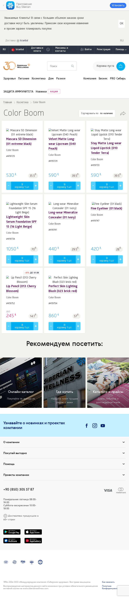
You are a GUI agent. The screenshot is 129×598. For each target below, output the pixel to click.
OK (121, 24)
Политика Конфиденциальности (112, 587)
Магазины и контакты (61, 50)
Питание (23, 78)
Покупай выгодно (15, 453)
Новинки (41, 91)
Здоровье (9, 78)
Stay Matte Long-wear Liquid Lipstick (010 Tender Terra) (106, 148)
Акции (54, 92)
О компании (11, 442)
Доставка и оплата (37, 50)
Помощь (120, 49)
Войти (88, 49)
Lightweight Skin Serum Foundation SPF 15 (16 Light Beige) (21, 222)
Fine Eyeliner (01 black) (106, 209)
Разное (60, 78)
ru (4, 49)
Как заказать (108, 582)
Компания (89, 78)
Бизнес (103, 78)
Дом (51, 78)
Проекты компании (16, 475)
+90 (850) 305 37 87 (18, 489)
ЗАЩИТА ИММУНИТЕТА (18, 91)
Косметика (39, 78)
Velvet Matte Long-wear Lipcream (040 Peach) (62, 144)
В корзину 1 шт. (22, 186)
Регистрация (103, 49)
